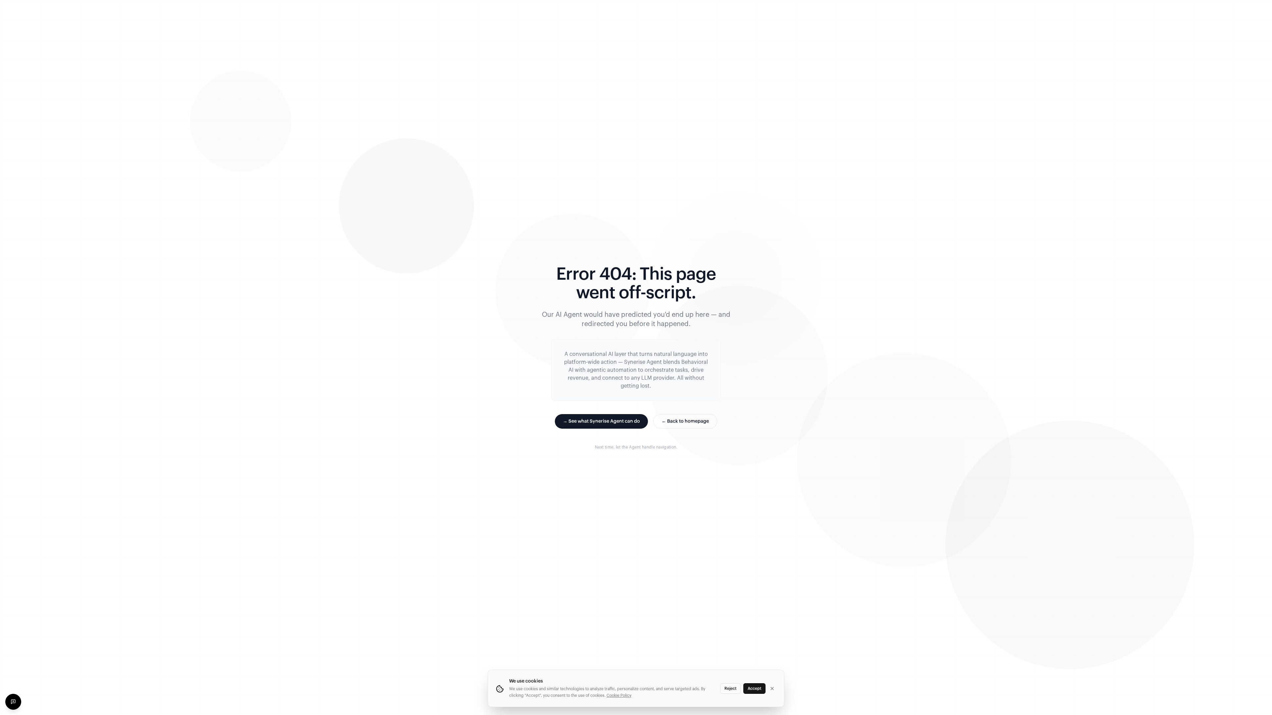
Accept (754, 689)
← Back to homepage (685, 421)
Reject (730, 689)
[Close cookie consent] (772, 688)
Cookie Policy (619, 695)
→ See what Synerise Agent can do (601, 421)
